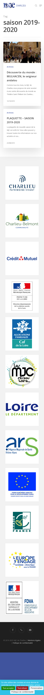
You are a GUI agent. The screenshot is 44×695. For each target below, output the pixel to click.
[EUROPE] (22, 503)
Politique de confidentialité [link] (22, 692)
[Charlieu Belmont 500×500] (22, 239)
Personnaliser (36, 688)
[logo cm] (22, 276)
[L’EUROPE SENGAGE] (22, 578)
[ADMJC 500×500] (22, 389)
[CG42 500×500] (22, 427)
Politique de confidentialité (23, 643)
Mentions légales (34, 640)
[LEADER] (22, 540)
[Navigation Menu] (40, 5)
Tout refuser (22, 688)
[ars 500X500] (22, 465)
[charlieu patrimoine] (22, 201)
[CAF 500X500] (22, 352)
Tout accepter (8, 688)
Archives (10, 67)
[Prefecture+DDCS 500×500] (22, 314)
